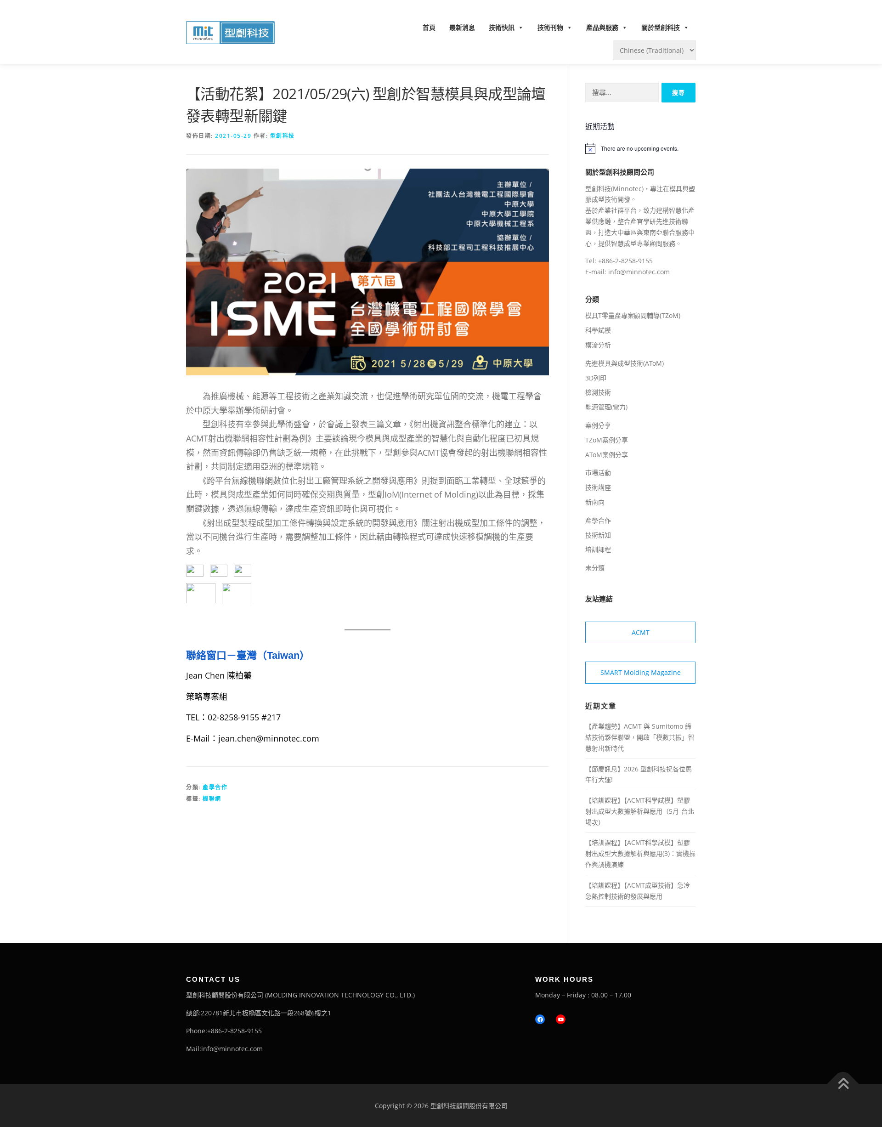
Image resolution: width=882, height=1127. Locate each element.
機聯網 (212, 799)
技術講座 (598, 487)
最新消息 (462, 27)
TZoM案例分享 (606, 440)
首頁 (429, 27)
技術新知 (598, 535)
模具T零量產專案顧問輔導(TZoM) (632, 315)
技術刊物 (550, 27)
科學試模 (598, 330)
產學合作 (215, 787)
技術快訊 (501, 27)
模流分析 (598, 344)
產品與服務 (602, 27)
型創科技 (282, 136)
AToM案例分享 (606, 454)
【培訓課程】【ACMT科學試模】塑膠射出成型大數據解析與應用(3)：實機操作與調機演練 (640, 853)
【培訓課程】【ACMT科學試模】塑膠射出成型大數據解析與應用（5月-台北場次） (639, 811)
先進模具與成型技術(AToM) (624, 363)
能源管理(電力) (606, 406)
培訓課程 (598, 549)
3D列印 (595, 378)
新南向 (595, 502)
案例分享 (598, 425)
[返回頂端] (843, 1084)
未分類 (595, 567)
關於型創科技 (660, 27)
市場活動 (598, 472)
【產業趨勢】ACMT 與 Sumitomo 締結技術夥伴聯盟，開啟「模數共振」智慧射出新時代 (640, 737)
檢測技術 (598, 392)
